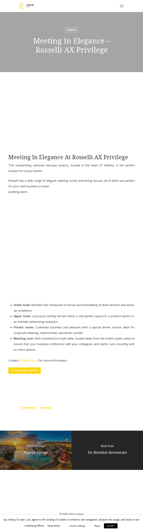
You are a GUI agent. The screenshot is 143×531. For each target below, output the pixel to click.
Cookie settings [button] (77, 525)
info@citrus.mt (28, 360)
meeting (46, 407)
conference (28, 407)
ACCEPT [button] (111, 525)
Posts (71, 30)
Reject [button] (97, 525)
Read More (53, 525)
